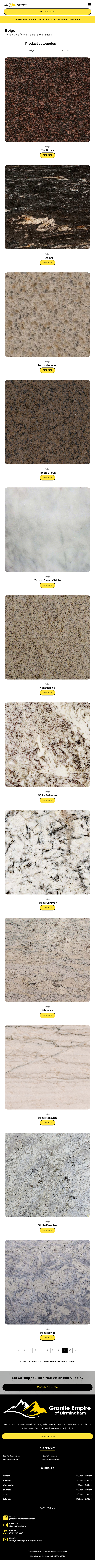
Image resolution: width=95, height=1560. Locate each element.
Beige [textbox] (45, 50)
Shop (16, 34)
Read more (47, 155)
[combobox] (47, 50)
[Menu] (90, 5)
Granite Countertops (11, 1456)
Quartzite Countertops (51, 1459)
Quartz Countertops (50, 1456)
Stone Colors (28, 34)
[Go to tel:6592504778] (48, 1533)
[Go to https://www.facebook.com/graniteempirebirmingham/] (48, 1518)
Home (8, 34)
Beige (40, 34)
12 (70, 1350)
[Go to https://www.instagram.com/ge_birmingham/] (48, 1526)
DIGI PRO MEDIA (58, 1556)
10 (58, 1350)
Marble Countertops (11, 1459)
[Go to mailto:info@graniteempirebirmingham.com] (48, 1540)
